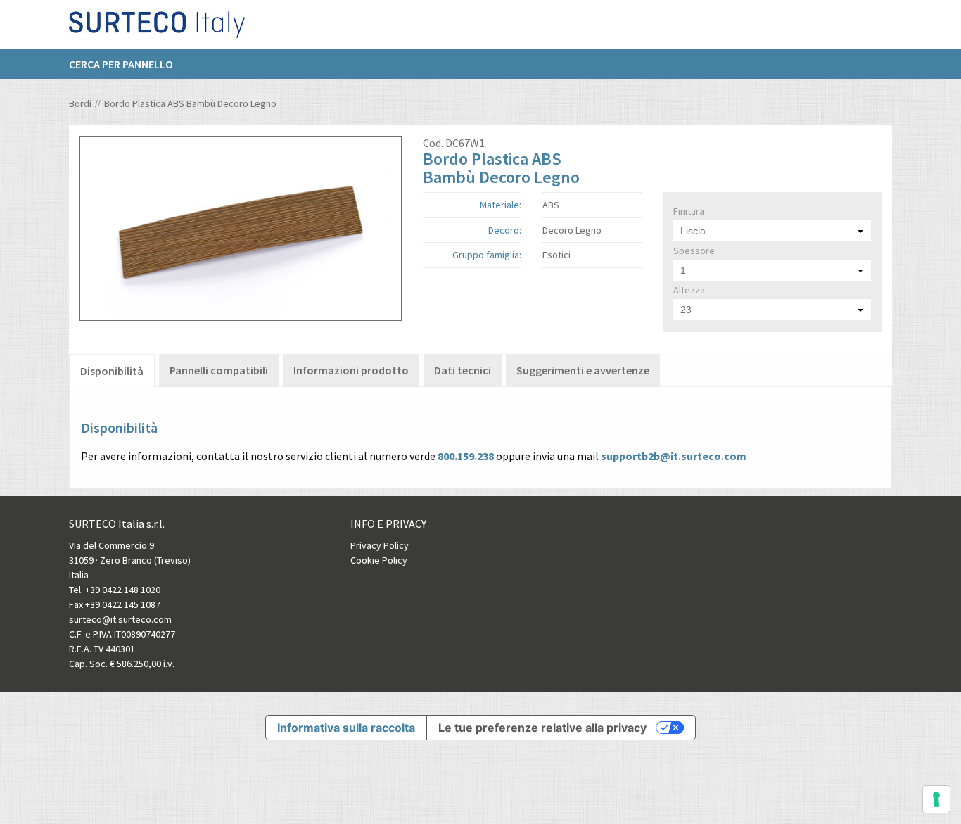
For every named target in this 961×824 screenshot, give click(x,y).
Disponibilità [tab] (112, 371)
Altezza (689, 290)
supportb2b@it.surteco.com (673, 456)
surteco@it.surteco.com (120, 619)
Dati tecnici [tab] (462, 370)
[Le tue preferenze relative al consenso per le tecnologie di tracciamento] (936, 799)
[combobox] (772, 230)
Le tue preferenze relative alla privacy (542, 728)
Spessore (694, 250)
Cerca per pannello (121, 64)
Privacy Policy (379, 545)
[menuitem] (128, 64)
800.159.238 (466, 456)
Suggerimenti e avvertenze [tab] (582, 370)
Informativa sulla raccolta (346, 728)
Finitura (688, 211)
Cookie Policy (378, 560)
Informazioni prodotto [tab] (351, 370)
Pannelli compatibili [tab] (219, 370)
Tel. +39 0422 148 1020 (114, 589)
